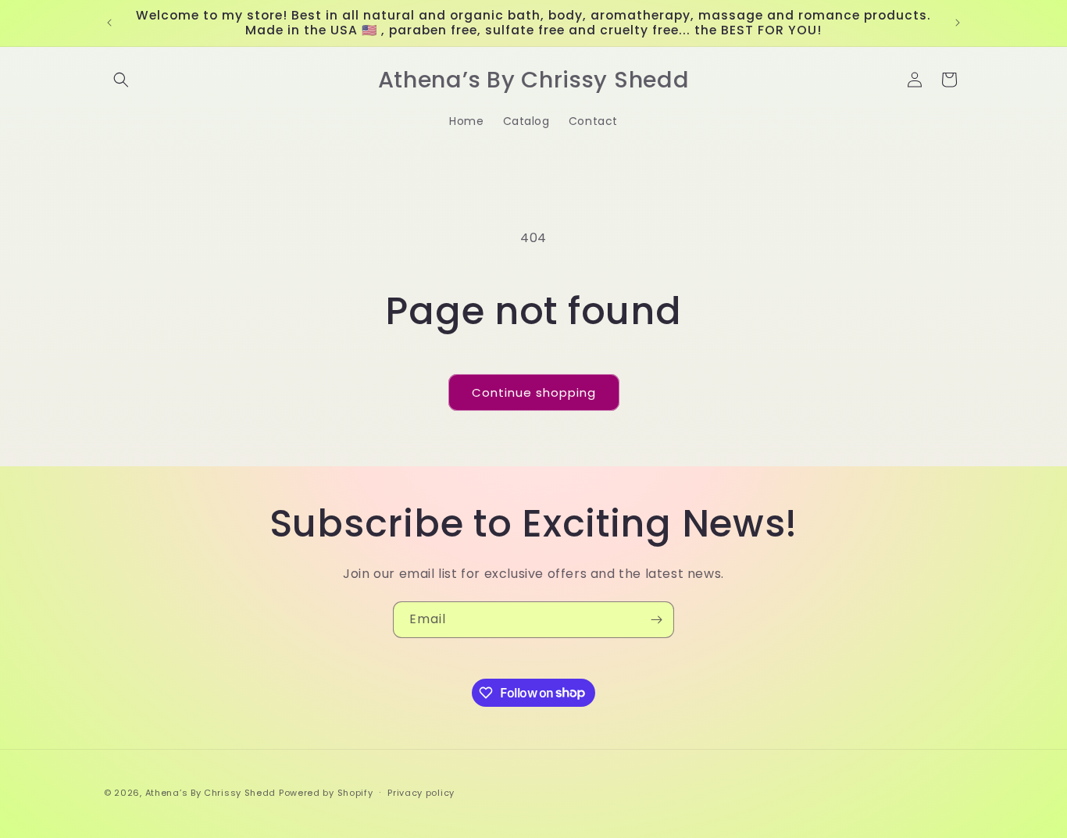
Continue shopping (534, 392)
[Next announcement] (957, 22)
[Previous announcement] (109, 22)
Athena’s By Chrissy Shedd (211, 792)
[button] (121, 79)
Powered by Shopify (326, 792)
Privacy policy (421, 792)
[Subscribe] (656, 619)
